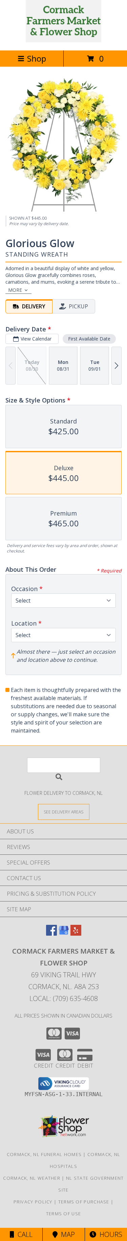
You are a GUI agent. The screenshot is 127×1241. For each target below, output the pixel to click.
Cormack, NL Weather (31, 1178)
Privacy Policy (33, 1202)
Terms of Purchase (83, 1202)
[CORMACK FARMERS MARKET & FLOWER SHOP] (63, 40)
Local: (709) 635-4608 (63, 998)
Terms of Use (63, 1214)
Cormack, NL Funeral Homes (44, 1154)
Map (66, 1234)
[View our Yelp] (75, 933)
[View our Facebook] (51, 933)
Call (23, 1234)
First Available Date (89, 338)
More (15, 290)
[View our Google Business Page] (63, 933)
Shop (36, 58)
